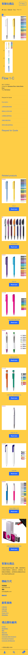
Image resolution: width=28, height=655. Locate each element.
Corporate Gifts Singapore (9, 637)
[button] (2, 15)
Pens (14, 9)
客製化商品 (5, 635)
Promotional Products (8, 639)
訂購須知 (4, 607)
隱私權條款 (5, 615)
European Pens (12, 86)
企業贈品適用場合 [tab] (7, 116)
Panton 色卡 (5, 613)
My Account (4, 652)
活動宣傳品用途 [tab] (6, 120)
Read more (14, 209)
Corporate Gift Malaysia (8, 641)
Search (14, 652)
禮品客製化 (5, 629)
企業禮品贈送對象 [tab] (7, 107)
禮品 (3, 631)
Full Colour (7, 89)
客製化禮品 (8, 3)
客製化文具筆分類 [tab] (7, 111)
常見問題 (4, 611)
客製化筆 (10, 9)
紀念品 (4, 627)
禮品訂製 (4, 633)
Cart (22, 651)
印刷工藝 (4, 609)
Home (5, 9)
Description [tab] (5, 102)
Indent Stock (19, 86)
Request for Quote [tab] (7, 97)
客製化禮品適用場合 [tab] (7, 125)
